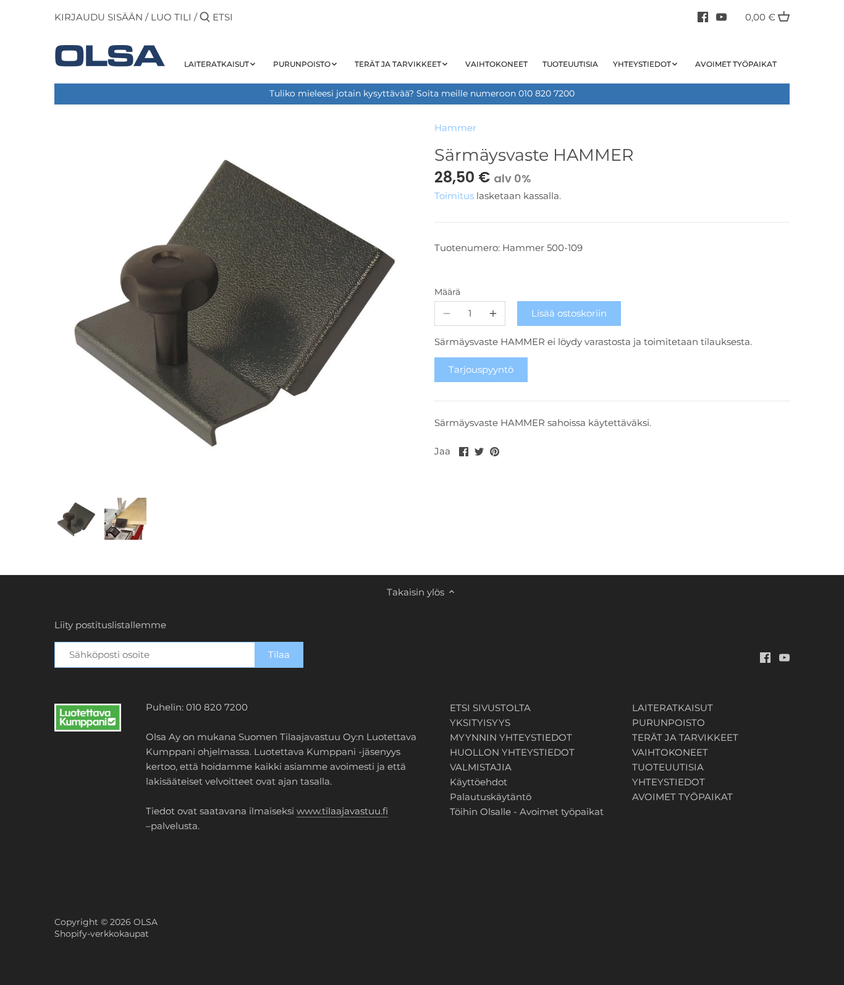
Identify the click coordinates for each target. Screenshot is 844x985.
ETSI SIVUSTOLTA (490, 708)
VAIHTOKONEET (670, 752)
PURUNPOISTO (668, 722)
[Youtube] (721, 16)
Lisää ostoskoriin (569, 313)
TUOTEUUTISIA (668, 767)
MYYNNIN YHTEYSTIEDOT (511, 737)
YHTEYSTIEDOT (668, 782)
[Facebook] (703, 16)
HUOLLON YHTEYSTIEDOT (512, 752)
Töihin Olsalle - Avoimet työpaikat (527, 811)
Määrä (447, 292)
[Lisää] (493, 313)
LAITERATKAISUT (672, 708)
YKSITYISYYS (480, 722)
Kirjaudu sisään (98, 17)
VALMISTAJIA (481, 767)
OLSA (145, 922)
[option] (76, 518)
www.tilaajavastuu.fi (342, 811)
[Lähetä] (205, 18)
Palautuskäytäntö (490, 797)
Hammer (455, 128)
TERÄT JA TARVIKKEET (685, 737)
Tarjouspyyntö (481, 369)
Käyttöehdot (478, 782)
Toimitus (455, 196)
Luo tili (171, 17)
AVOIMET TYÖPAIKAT (682, 797)
